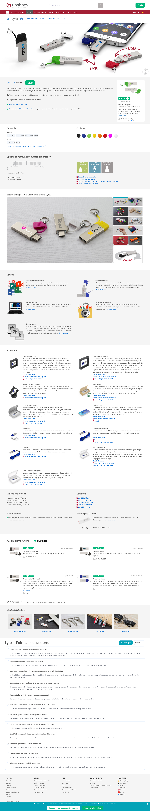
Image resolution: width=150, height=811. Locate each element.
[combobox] (72, 5)
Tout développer (125, 643)
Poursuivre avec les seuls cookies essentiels (63, 808)
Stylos (57, 12)
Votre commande (67, 781)
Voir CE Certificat (83, 498)
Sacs (69, 12)
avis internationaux (56, 602)
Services (41, 19)
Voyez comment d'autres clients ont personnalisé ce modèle (98, 181)
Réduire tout (139, 642)
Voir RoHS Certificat (84, 505)
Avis (58, 19)
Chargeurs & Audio (47, 12)
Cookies (92, 783)
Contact (133, 12)
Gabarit (97, 421)
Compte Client (66, 783)
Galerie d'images (31, 19)
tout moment (111, 804)
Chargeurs (9, 785)
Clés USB (30, 12)
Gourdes (37, 12)
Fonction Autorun (39, 787)
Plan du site (65, 792)
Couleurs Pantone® (39, 783)
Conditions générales (96, 781)
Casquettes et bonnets (12, 792)
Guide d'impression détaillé (87, 177)
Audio (8, 794)
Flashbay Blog (123, 781)
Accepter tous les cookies (92, 808)
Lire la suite (122, 116)
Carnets (63, 12)
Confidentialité (94, 787)
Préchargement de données (42, 781)
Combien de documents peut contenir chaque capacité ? (25, 146)
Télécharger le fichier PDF (86, 179)
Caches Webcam (11, 787)
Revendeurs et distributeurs (70, 790)
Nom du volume (38, 792)
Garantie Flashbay (67, 787)
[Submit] (49, 5)
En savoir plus (30, 287)
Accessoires (51, 19)
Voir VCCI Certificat (84, 507)
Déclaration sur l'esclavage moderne (100, 785)
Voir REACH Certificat (85, 502)
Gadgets (8, 796)
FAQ (63, 19)
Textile (75, 12)
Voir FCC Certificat (84, 500)
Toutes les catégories (17, 12)
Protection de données (40, 790)
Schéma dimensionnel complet (88, 184)
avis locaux (36, 602)
